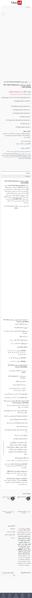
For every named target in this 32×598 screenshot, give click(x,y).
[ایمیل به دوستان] (21, 162)
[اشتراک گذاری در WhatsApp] (29, 162)
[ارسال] (2, 7)
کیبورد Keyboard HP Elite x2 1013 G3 (24, 512)
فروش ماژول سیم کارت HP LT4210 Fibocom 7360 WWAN (19, 155)
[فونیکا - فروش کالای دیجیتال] (16, 2)
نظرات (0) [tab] (27, 176)
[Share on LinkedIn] (16, 162)
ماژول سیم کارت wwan (11, 151)
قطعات (26, 151)
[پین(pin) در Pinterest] (19, 162)
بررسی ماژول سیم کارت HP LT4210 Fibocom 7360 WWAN (15, 153)
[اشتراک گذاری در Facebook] (27, 162)
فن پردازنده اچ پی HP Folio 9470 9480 (8, 512)
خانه (30, 81)
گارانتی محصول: (26, 131)
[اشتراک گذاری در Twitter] (24, 162)
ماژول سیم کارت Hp (21, 151)
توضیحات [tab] (28, 173)
